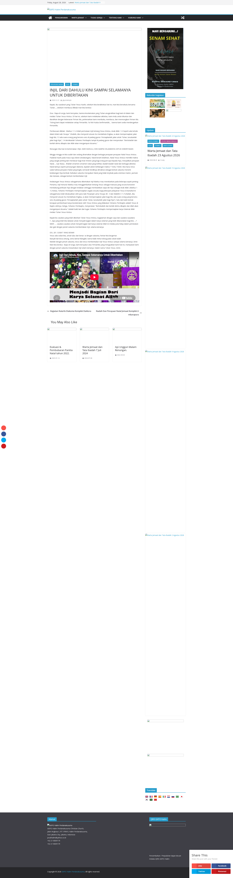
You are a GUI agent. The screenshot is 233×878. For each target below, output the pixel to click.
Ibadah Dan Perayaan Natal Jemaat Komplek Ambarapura (117, 313)
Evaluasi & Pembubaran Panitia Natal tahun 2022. (61, 350)
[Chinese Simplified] (156, 799)
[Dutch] (169, 796)
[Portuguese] (178, 796)
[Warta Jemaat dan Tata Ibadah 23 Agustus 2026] (165, 135)
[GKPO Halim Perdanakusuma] (50, 18)
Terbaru (75, 84)
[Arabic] (152, 799)
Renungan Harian (57, 84)
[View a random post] (183, 18)
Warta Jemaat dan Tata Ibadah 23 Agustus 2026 (163, 153)
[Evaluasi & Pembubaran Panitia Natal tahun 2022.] (61, 329)
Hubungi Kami (134, 18)
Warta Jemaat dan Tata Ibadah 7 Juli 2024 (92, 350)
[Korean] (147, 799)
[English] (147, 796)
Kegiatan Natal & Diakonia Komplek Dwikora (70, 311)
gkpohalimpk (66, 100)
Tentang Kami (115, 18)
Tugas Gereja (96, 18)
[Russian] (173, 796)
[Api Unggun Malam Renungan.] (127, 329)
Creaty (162, 160)
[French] (152, 796)
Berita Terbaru (153, 141)
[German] (156, 796)
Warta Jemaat (78, 18)
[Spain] (160, 796)
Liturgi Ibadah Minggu (169, 141)
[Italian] (165, 796)
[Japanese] (182, 796)
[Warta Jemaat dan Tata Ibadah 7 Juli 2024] (94, 329)
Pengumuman (61, 18)
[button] (85, 17)
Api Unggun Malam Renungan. (126, 348)
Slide (67, 84)
